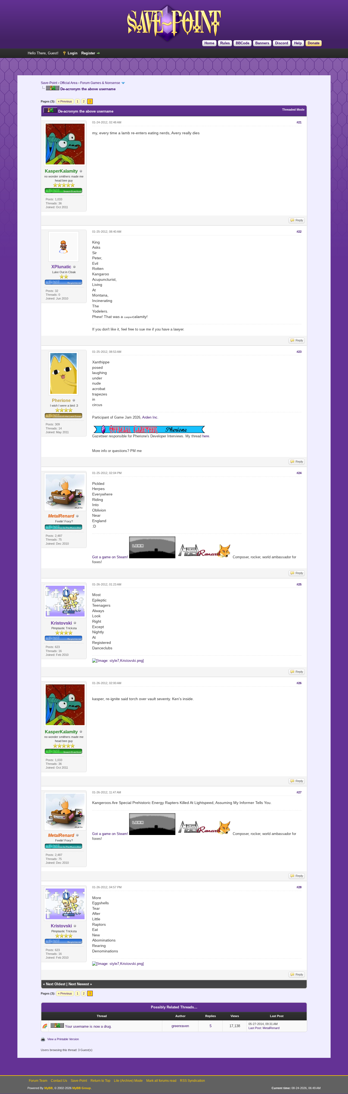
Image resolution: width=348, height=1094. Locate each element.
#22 (299, 231)
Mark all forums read (161, 1081)
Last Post (254, 1028)
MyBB (48, 1088)
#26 (299, 683)
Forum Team (38, 1081)
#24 (299, 473)
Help (298, 43)
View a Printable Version (63, 1039)
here (205, 436)
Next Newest (79, 984)
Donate (313, 43)
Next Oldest (55, 984)
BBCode (242, 43)
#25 (299, 584)
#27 (299, 792)
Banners (262, 43)
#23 (299, 351)
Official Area (68, 83)
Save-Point (49, 83)
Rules (225, 43)
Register (88, 53)
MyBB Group (81, 1088)
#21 (299, 122)
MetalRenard (271, 1028)
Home (209, 43)
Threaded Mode (293, 109)
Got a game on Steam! (110, 557)
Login (72, 53)
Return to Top (100, 1081)
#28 (299, 887)
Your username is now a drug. (88, 1026)
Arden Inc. (150, 417)
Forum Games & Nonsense (100, 83)
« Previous (65, 101)
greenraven (180, 1026)
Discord (281, 43)
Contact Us (59, 1081)
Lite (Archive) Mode (128, 1081)
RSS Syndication (192, 1081)
